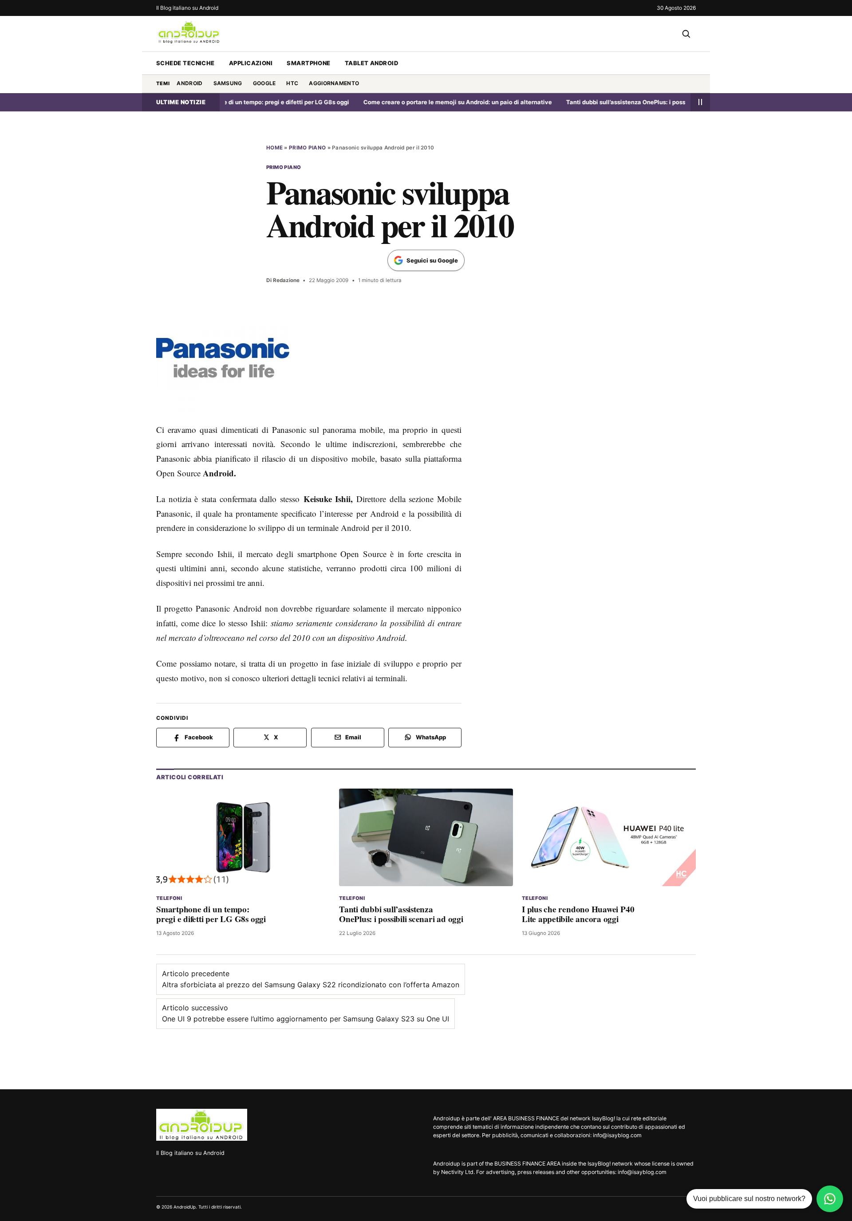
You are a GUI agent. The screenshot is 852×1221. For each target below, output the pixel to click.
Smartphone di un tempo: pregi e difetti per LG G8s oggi (246, 102)
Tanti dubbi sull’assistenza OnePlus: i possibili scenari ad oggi (629, 102)
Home (274, 148)
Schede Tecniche (185, 63)
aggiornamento (334, 83)
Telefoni (169, 898)
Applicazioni (250, 63)
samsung (227, 83)
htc (292, 83)
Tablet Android (371, 63)
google (264, 83)
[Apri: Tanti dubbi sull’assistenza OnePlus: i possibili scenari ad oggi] (426, 837)
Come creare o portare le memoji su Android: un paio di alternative (433, 102)
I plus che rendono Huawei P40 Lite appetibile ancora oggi (578, 914)
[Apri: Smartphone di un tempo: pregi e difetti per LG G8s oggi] (243, 837)
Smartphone (309, 63)
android (189, 83)
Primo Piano (307, 148)
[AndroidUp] (201, 1125)
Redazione (286, 280)
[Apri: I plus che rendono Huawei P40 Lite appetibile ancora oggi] (609, 837)
